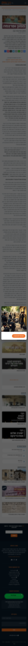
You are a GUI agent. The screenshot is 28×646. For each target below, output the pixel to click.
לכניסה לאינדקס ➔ (19, 336)
